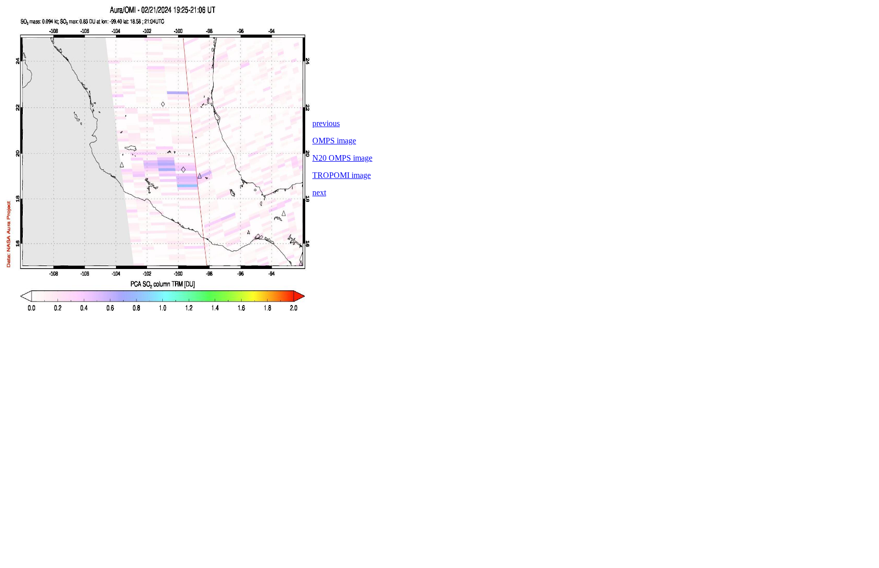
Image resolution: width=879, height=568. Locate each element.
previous (326, 123)
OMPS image (334, 140)
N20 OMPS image (342, 158)
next (319, 192)
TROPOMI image (341, 175)
